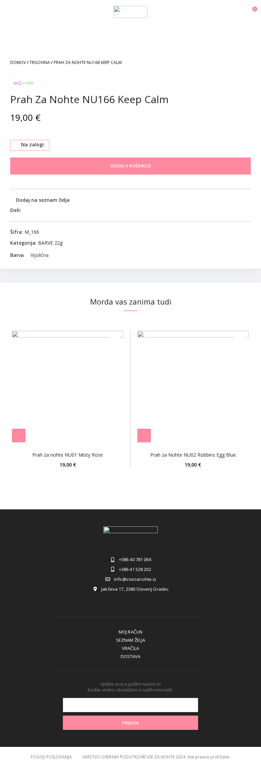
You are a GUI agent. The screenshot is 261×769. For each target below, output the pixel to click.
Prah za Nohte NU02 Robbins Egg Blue (193, 455)
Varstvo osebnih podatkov (112, 757)
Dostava (131, 656)
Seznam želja (130, 640)
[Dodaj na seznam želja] (114, 340)
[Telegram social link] (58, 210)
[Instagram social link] (130, 602)
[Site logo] (130, 11)
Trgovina (40, 62)
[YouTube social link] (147, 602)
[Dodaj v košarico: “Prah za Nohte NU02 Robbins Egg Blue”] (144, 435)
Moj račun (130, 632)
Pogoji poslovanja (51, 757)
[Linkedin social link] (50, 210)
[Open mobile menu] (8, 12)
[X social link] (34, 210)
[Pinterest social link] (42, 210)
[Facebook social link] (27, 210)
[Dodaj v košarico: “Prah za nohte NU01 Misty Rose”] (18, 435)
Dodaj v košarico (130, 166)
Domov (18, 62)
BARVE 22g (50, 243)
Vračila (130, 648)
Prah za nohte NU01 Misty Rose (67, 455)
